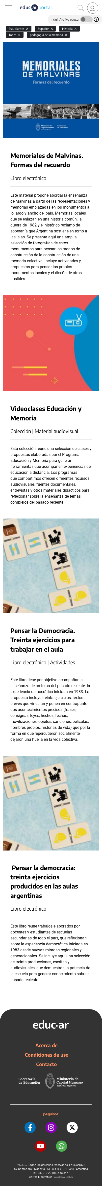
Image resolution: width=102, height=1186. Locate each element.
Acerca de (46, 1045)
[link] (92, 8)
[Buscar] (80, 8)
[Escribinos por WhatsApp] (61, 1146)
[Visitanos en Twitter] (72, 1127)
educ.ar (23, 1165)
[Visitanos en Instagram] (51, 1127)
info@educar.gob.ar (63, 1177)
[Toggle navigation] (4, 2)
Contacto (46, 1064)
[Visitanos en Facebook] (30, 1127)
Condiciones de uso (47, 1055)
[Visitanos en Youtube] (40, 1146)
